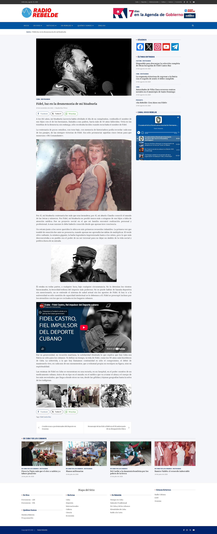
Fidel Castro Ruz (45, 417)
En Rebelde (66, 26)
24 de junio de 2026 (161, 474)
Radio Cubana (160, 495)
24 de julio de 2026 (27, 476)
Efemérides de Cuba (118, 509)
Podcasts (139, 100)
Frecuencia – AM (28, 500)
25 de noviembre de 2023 (44, 108)
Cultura (163, 2)
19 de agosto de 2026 (143, 69)
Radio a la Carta (116, 513)
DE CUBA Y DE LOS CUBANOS (35, 438)
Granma (158, 501)
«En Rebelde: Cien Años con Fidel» (151, 103)
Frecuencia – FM (28, 503)
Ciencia (170, 2)
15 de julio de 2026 (116, 476)
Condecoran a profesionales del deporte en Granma (59, 427)
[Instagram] (187, 2)
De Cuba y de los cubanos (30, 468)
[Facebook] (184, 2)
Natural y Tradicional (118, 503)
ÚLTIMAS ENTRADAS (146, 57)
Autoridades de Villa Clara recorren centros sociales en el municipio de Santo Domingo (155, 91)
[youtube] (166, 47)
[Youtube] (194, 2)
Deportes (144, 2)
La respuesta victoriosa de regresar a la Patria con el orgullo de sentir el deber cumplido (156, 78)
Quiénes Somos (85, 26)
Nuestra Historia (27, 515)
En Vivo (37, 26)
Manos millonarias (74, 471)
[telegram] (175, 47)
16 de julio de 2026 (72, 474)
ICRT (157, 498)
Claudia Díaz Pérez (61, 108)
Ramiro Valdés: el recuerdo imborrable (172, 471)
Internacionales (154, 2)
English (101, 26)
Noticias (51, 26)
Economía (178, 2)
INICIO (26, 26)
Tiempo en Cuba (116, 500)
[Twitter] (190, 2)
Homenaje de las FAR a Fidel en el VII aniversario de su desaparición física (107, 427)
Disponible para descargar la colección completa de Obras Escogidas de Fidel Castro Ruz (158, 64)
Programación (27, 518)
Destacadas (45, 99)
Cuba (137, 2)
